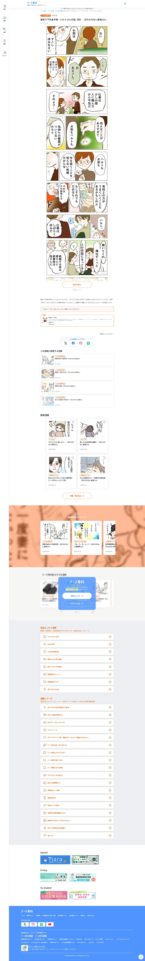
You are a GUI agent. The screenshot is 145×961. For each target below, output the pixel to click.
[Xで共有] (65, 343)
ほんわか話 (52, 439)
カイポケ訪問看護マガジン (68, 942)
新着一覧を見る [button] (75, 496)
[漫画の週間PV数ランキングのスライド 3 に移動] (78, 559)
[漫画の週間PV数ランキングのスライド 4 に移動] (80, 559)
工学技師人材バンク (52, 939)
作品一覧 (51, 322)
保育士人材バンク (54, 942)
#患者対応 (54, 15)
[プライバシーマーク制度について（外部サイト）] (24, 948)
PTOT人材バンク (88, 939)
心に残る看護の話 (60, 11)
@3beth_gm (51, 324)
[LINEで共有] (88, 343)
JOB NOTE (79, 939)
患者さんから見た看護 (80, 541)
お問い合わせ (90, 915)
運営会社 (83, 915)
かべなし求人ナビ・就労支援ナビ (39, 942)
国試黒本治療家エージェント (66, 939)
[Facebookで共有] (73, 343)
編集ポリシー (30, 915)
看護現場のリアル (53, 475)
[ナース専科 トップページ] (27, 911)
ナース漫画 (51, 11)
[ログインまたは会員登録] (125, 3)
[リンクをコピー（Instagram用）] (80, 343)
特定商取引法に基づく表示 (49, 915)
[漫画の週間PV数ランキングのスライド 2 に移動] (75, 559)
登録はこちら (75, 596)
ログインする (75, 603)
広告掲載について (73, 915)
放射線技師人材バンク (26, 939)
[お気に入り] (42, 322)
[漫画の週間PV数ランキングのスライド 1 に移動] (73, 559)
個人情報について (62, 915)
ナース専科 (43, 11)
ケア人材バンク (25, 942)
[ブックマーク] (42, 355)
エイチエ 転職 (99, 939)
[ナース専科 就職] (41, 936)
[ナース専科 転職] (27, 936)
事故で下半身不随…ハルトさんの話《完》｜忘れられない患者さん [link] (84, 11)
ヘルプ (23, 915)
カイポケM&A (100, 942)
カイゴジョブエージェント (122, 939)
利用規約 (38, 915)
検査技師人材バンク (40, 939)
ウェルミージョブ (109, 939)
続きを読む (77, 284)
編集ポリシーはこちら (106, 334)
